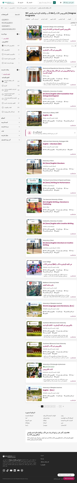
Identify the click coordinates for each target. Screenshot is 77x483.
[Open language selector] (60, 2)
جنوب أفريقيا (28, 420)
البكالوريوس (6, 38)
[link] (44, 8)
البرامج (21, 2)
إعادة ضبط (17, 14)
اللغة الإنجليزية (62, 19)
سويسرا (45, 425)
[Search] (54, 2)
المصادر (30, 2)
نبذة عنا (42, 458)
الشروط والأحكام (57, 478)
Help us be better (69, 478)
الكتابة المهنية (53, 19)
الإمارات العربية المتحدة (67, 420)
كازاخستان (63, 425)
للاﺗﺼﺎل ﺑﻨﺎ (43, 464)
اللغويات (69, 19)
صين (62, 423)
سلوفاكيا (27, 423)
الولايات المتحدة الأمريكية (49, 415)
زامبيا (26, 425)
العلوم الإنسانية (6, 74)
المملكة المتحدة (29, 415)
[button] (5, 20)
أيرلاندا (44, 423)
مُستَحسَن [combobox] (73, 22)
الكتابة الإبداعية (44, 19)
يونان (62, 415)
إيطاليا (44, 420)
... (57, 406)
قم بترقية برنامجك (45, 461)
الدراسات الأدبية (34, 19)
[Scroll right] (75, 19)
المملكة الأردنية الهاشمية (67, 418)
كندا (26, 418)
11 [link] (60, 406)
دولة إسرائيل (46, 418)
